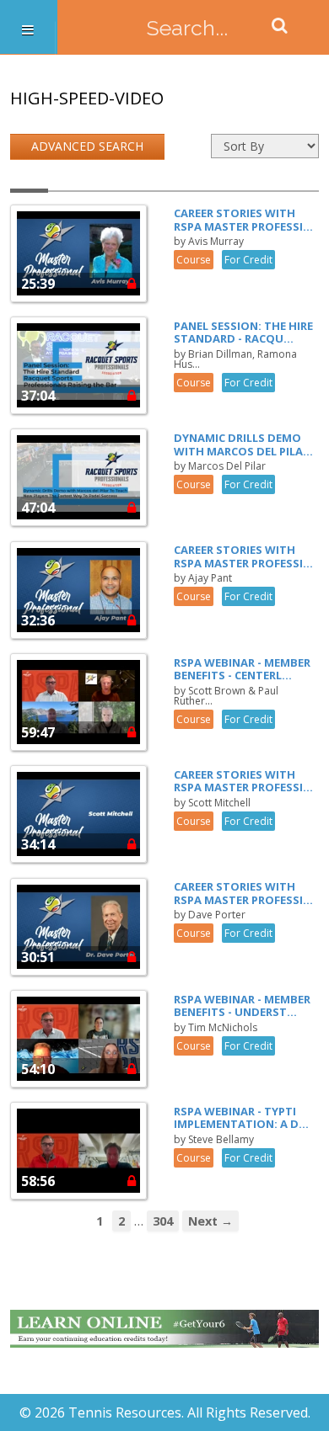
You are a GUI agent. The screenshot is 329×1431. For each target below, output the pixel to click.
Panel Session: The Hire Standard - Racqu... (243, 332)
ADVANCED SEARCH (87, 146)
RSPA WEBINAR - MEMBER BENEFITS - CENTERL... (242, 669)
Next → (210, 1221)
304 (163, 1221)
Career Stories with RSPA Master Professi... (243, 219)
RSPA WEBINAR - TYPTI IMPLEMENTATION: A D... (241, 1118)
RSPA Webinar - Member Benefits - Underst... (242, 1006)
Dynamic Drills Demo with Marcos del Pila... (243, 444)
